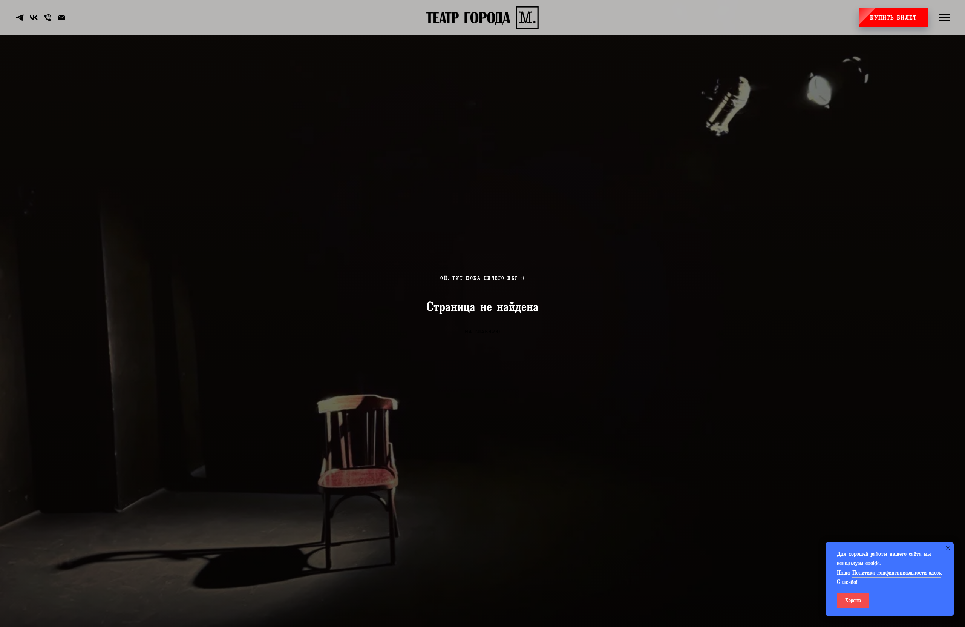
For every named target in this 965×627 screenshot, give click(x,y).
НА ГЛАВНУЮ (482, 332)
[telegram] (20, 17)
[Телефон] (47, 17)
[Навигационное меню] (944, 17)
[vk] (33, 17)
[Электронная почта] (61, 17)
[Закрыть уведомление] (948, 548)
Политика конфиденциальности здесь (896, 573)
